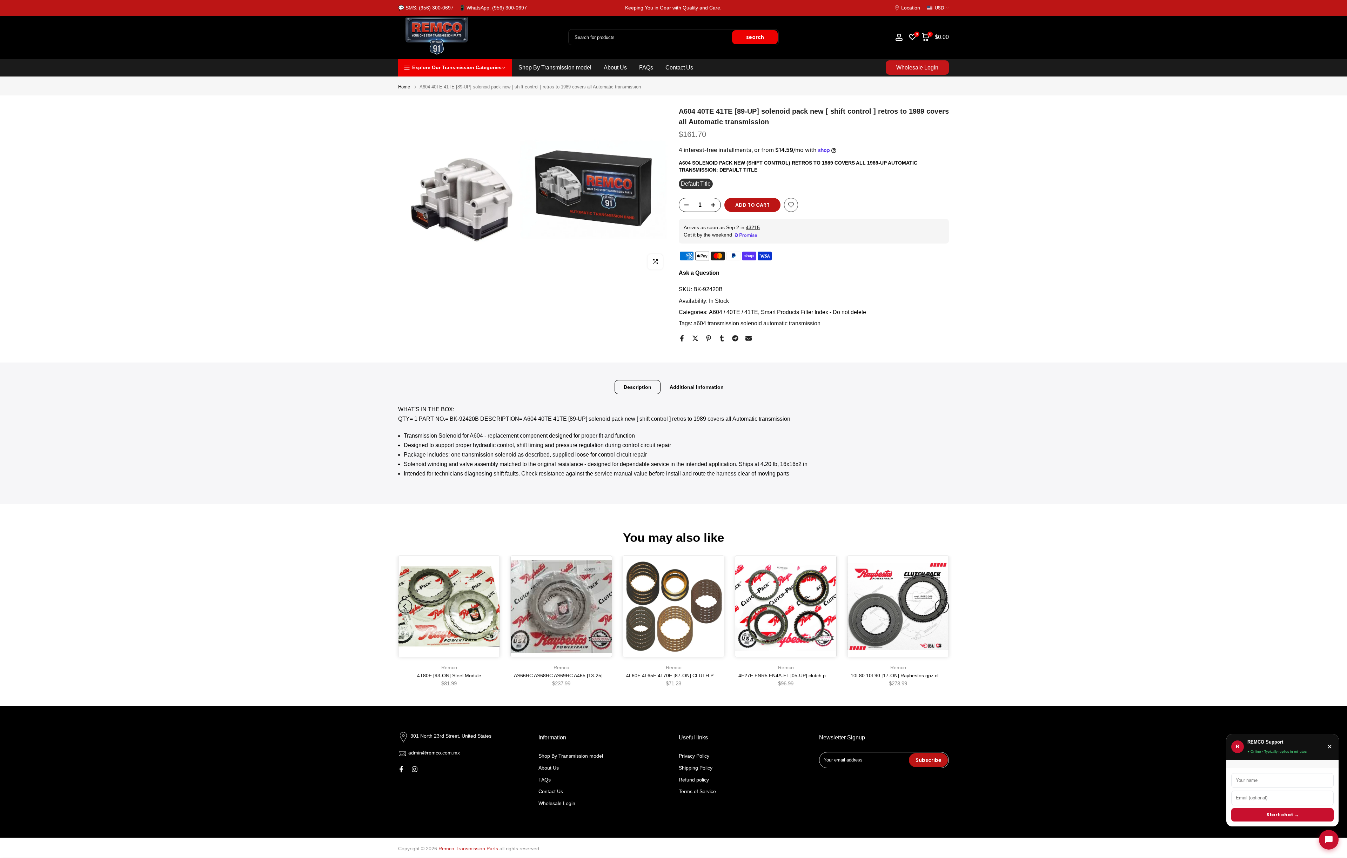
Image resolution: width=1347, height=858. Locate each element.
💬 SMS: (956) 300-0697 (426, 8)
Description (637, 387)
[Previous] (405, 606)
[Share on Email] (748, 338)
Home (404, 87)
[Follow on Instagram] (414, 769)
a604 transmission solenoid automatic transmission (756, 323)
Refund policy (694, 779)
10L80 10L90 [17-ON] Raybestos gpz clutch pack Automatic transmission (931, 675)
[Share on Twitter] (695, 338)
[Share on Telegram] (735, 338)
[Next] (942, 606)
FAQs (646, 68)
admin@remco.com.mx (434, 753)
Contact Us (679, 68)
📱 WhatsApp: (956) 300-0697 (493, 8)
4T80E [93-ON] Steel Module (449, 675)
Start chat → (1282, 814)
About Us (615, 68)
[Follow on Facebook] (401, 769)
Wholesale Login (917, 68)
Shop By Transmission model (554, 68)
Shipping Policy (695, 767)
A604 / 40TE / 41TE (733, 312)
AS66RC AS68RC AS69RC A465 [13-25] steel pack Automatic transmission (596, 675)
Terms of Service (697, 791)
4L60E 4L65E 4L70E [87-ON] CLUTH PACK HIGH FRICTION (694, 675)
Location (910, 8)
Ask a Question (699, 273)
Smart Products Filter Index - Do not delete (813, 312)
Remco (449, 667)
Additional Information (697, 387)
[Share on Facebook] (682, 338)
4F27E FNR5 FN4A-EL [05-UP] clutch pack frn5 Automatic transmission (817, 675)
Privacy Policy (694, 756)
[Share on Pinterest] (708, 338)
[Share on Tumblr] (722, 338)
